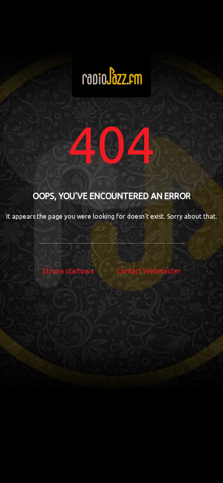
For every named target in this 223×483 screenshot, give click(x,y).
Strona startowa (68, 271)
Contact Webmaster (148, 271)
